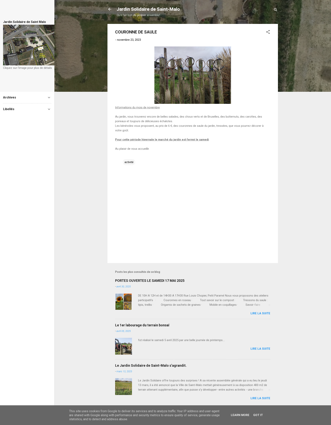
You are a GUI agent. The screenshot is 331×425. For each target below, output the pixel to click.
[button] (268, 33)
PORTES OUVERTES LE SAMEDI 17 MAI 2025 (149, 281)
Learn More (240, 415)
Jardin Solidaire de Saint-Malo (148, 9)
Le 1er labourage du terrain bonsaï (142, 325)
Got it (258, 415)
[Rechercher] (275, 10)
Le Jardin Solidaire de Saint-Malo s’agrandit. (151, 365)
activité (129, 162)
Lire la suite (260, 313)
